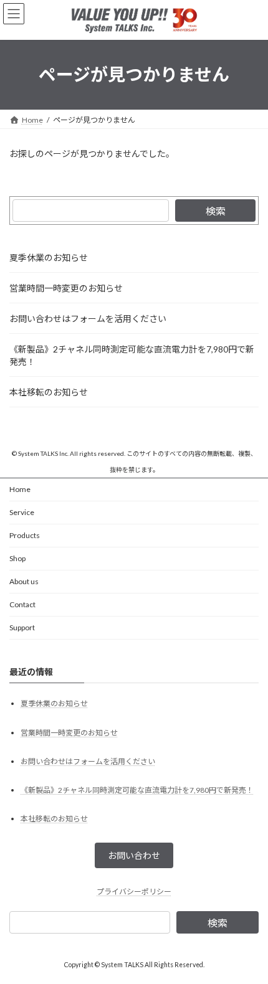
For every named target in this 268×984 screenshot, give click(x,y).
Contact (22, 604)
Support (22, 627)
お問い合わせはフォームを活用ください (87, 318)
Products (24, 535)
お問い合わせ (134, 855)
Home (20, 489)
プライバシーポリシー (134, 891)
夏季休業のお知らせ (48, 257)
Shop (17, 558)
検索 (216, 211)
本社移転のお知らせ (48, 392)
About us (24, 581)
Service (21, 512)
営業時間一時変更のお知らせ (66, 288)
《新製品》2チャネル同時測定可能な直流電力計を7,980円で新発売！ (131, 355)
